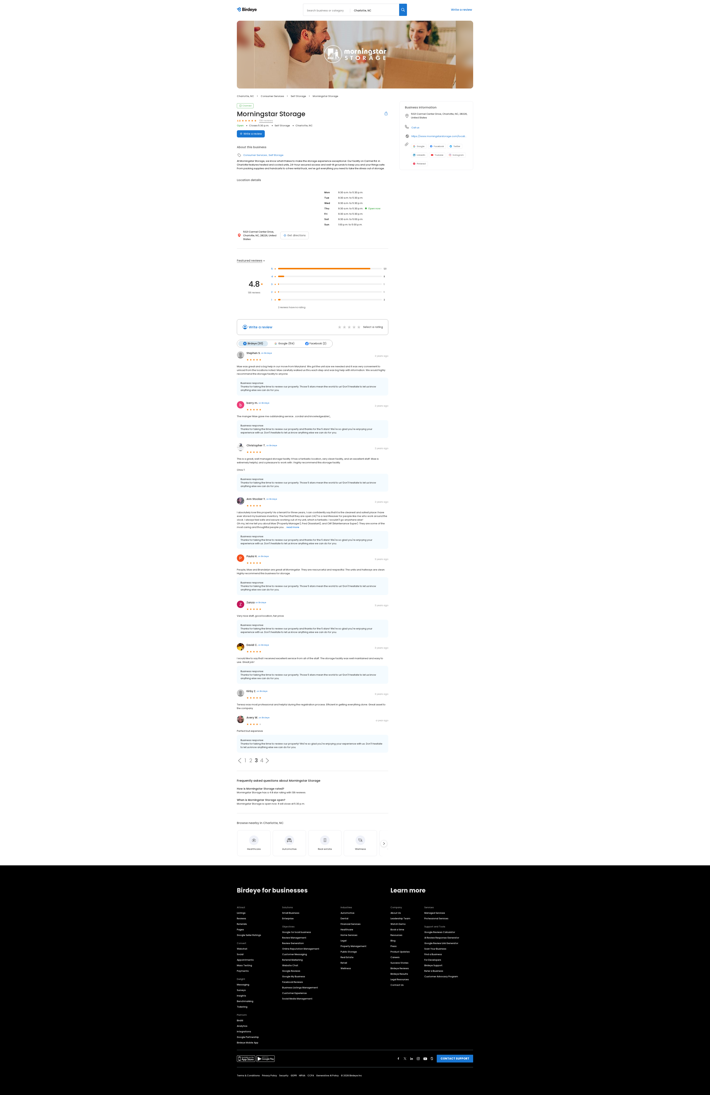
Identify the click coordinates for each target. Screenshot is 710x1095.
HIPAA (302, 1075)
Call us (415, 127)
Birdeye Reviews (399, 968)
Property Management (353, 946)
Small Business (290, 913)
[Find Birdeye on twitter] (405, 1058)
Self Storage (298, 96)
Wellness (346, 968)
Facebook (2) (318, 343)
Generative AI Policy (327, 1075)
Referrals (242, 924)
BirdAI (240, 1020)
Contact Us (397, 985)
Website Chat (290, 965)
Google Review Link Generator (441, 943)
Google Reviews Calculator (439, 932)
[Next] (384, 843)
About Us (395, 913)
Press (393, 946)
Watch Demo (398, 924)
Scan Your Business (435, 948)
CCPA (310, 1075)
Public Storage (349, 951)
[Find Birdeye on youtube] (425, 1058)
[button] (239, 760)
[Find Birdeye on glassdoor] (432, 1058)
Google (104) (286, 343)
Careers (395, 957)
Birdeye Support (433, 965)
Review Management (294, 937)
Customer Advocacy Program (441, 976)
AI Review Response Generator (441, 937)
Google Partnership (248, 1037)
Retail (344, 962)
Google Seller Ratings (249, 935)
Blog (392, 940)
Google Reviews (291, 971)
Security (283, 1075)
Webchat (242, 948)
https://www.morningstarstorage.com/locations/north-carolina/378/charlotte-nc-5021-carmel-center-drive (439, 136)
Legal (343, 940)
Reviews (241, 918)
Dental (344, 918)
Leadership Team (400, 918)
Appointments (245, 959)
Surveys (241, 990)
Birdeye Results (399, 973)
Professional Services (436, 918)
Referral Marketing (292, 959)
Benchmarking (245, 1001)
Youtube (439, 155)
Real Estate (347, 957)
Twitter (456, 146)
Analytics (242, 1026)
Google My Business (293, 976)
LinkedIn (421, 155)
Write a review (461, 10)
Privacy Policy (269, 1075)
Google (420, 146)
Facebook (439, 146)
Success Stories (399, 962)
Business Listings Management (300, 987)
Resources (396, 935)
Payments (243, 971)
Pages (240, 929)
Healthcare (347, 929)
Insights (241, 995)
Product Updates (400, 951)
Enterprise (288, 918)
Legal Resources (399, 979)
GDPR (294, 1075)
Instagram (458, 155)
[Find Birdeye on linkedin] (411, 1058)
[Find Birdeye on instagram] (418, 1058)
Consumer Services (272, 96)
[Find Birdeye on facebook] (398, 1058)
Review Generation (293, 943)
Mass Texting (244, 965)
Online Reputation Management (300, 948)
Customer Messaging (294, 954)
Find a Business (433, 954)
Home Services (349, 935)
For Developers (432, 959)
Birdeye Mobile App (247, 1042)
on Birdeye (266, 353)
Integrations (244, 1031)
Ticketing (242, 1006)
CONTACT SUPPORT (455, 1058)
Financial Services (351, 924)
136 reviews (266, 120)
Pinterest (421, 163)
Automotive (347, 913)
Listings (241, 913)
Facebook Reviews (292, 982)
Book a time (397, 929)
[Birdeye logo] (247, 9)
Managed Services (434, 913)
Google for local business (296, 932)
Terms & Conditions (248, 1075)
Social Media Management (297, 998)
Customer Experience (294, 993)
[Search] (403, 10)
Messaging (243, 984)
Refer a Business (433, 971)
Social (240, 954)
